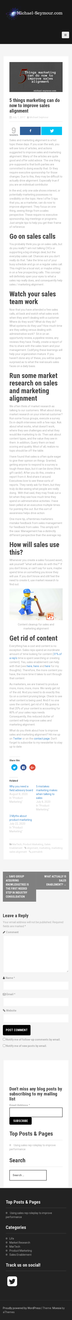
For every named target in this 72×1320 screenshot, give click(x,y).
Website (11, 1010)
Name (10, 977)
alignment (32, 848)
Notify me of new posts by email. (26, 1045)
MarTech (17, 844)
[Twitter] (16, 1076)
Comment (12, 932)
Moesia (56, 1308)
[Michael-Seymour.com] (34, 12)
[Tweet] (51, 131)
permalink (37, 851)
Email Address (19, 1105)
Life (11, 1238)
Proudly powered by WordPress (22, 1308)
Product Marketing (33, 844)
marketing (44, 848)
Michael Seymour (38, 117)
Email (10, 994)
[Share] (30, 131)
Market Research (19, 1242)
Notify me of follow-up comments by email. (33, 1039)
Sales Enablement (20, 1254)
